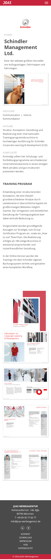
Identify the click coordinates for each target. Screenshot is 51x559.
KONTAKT (25, 534)
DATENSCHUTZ (25, 548)
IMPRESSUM (26, 541)
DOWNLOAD (25, 537)
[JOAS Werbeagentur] (7, 2)
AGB (25, 544)
